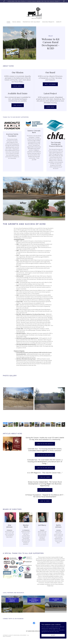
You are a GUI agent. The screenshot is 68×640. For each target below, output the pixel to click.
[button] (58, 22)
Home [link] (8, 21)
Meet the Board (50, 84)
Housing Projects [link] (48, 21)
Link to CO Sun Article (45, 443)
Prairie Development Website (34, 600)
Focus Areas (17, 86)
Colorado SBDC (55, 599)
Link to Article (45, 490)
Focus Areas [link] (16, 21)
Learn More (50, 107)
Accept (53, 635)
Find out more (45, 477)
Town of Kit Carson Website (12, 600)
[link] (34, 12)
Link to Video (45, 501)
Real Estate (18, 105)
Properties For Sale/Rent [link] (31, 21)
